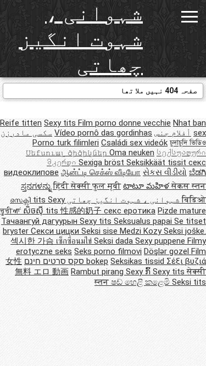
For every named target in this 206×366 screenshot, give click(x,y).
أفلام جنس (172, 133)
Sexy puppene (161, 241)
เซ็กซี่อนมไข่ (75, 241)
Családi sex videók (134, 143)
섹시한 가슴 (33, 241)
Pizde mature (182, 211)
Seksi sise (100, 231)
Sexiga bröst (102, 162)
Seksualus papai (144, 221)
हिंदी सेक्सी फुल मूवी (87, 186)
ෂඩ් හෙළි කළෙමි (141, 282)
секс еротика (129, 211)
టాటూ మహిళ (147, 186)
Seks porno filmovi (108, 251)
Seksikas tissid (138, 261)
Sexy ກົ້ (139, 272)
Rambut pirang (98, 272)
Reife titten (21, 123)
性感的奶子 (82, 211)
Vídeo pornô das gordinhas (103, 133)
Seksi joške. (185, 231)
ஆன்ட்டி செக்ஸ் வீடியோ (101, 172)
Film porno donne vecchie (124, 123)
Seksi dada (114, 241)
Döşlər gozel (167, 251)
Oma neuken (131, 152)
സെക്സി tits (29, 200)
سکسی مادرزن (26, 133)
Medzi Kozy (142, 231)
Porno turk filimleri (65, 143)
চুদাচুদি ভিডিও (188, 143)
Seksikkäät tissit (157, 162)
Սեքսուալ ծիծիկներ (67, 152)
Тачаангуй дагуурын (40, 221)
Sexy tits (61, 123)
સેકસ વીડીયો (165, 172)
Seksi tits (189, 282)
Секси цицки (56, 231)
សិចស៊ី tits (41, 211)
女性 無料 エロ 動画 (37, 266)
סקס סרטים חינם (54, 261)
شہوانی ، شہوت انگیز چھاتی (81, 38)
